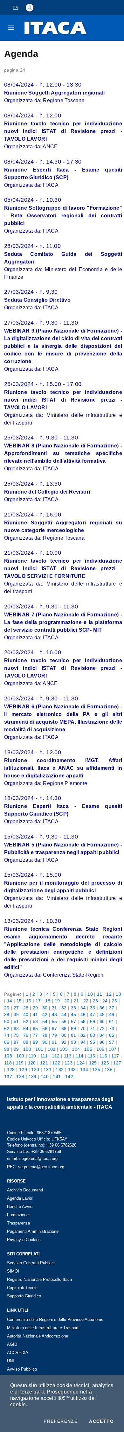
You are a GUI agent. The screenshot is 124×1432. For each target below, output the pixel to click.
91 (54, 1042)
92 (64, 1042)
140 (45, 1076)
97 (111, 1042)
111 (44, 1055)
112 (55, 1055)
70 (83, 1028)
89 (35, 1042)
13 (118, 994)
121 (44, 1062)
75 (16, 1035)
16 (28, 1000)
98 (7, 1049)
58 (83, 1021)
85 (111, 1035)
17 (38, 1000)
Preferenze (61, 1421)
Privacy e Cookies (24, 1239)
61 (111, 1021)
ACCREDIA (17, 1352)
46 (83, 1014)
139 (33, 1076)
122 (56, 1062)
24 (105, 1000)
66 (45, 1028)
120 (32, 1062)
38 (7, 1014)
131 (48, 1069)
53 (35, 1021)
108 (8, 1055)
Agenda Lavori (20, 1198)
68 (64, 1028)
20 (67, 1000)
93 (73, 1042)
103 (64, 1049)
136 (109, 1069)
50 (7, 1021)
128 (11, 1069)
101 (39, 1049)
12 (109, 994)
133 (72, 1069)
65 (35, 1028)
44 (64, 1014)
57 (73, 1021)
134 (84, 1069)
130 (35, 1069)
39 (16, 1014)
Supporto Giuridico (24, 1296)
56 (64, 1021)
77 (35, 1035)
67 (54, 1028)
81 (73, 1035)
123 (68, 1062)
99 (16, 1049)
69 (73, 1028)
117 (115, 1055)
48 (102, 1014)
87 (16, 1042)
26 (7, 1007)
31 (54, 1007)
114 (79, 1055)
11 (99, 994)
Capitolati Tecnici (22, 1287)
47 (92, 1014)
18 (48, 1000)
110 (32, 1055)
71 (92, 1028)
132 (60, 1069)
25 (114, 1000)
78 (45, 1035)
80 (64, 1035)
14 (9, 1000)
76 (26, 1035)
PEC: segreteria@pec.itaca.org (35, 1166)
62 (7, 1028)
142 (69, 1076)
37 (111, 1007)
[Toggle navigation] (11, 27)
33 (73, 1007)
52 (26, 1021)
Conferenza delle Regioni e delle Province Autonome (55, 1319)
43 (54, 1014)
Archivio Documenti (25, 1190)
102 (52, 1049)
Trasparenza (18, 1223)
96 (102, 1042)
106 (100, 1049)
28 (26, 1007)
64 (26, 1028)
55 (54, 1021)
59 (92, 1021)
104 (76, 1049)
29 (35, 1007)
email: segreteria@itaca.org (32, 1158)
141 (57, 1076)
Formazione (18, 1214)
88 (26, 1042)
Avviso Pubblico (22, 1369)
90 (45, 1042)
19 (57, 1000)
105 (88, 1049)
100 (27, 1049)
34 (83, 1007)
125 (93, 1062)
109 (20, 1055)
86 (7, 1042)
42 (45, 1014)
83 (92, 1035)
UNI (10, 1360)
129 (23, 1069)
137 (8, 1076)
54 (45, 1021)
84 (102, 1035)
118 (8, 1062)
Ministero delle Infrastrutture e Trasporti (43, 1327)
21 (76, 1000)
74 (7, 1035)
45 (73, 1014)
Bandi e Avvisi (20, 1206)
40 (26, 1014)
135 (96, 1069)
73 (111, 1028)
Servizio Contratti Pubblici (31, 1262)
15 (19, 1000)
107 (113, 1049)
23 (95, 1000)
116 (103, 1055)
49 (111, 1014)
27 (16, 1007)
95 (92, 1042)
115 (91, 1055)
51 (16, 1021)
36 (102, 1007)
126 (105, 1062)
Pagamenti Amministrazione (33, 1231)
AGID (12, 1344)
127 (117, 1062)
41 (35, 1014)
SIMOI (13, 1271)
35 (92, 1007)
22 (86, 1000)
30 (45, 1007)
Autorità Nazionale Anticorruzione (37, 1336)
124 (81, 1062)
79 (54, 1035)
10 (90, 994)
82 (83, 1035)
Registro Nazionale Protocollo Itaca (39, 1279)
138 (20, 1076)
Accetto (101, 1421)
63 (16, 1028)
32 (64, 1007)
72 (102, 1028)
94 (83, 1042)
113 (68, 1055)
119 (20, 1062)
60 (102, 1021)
